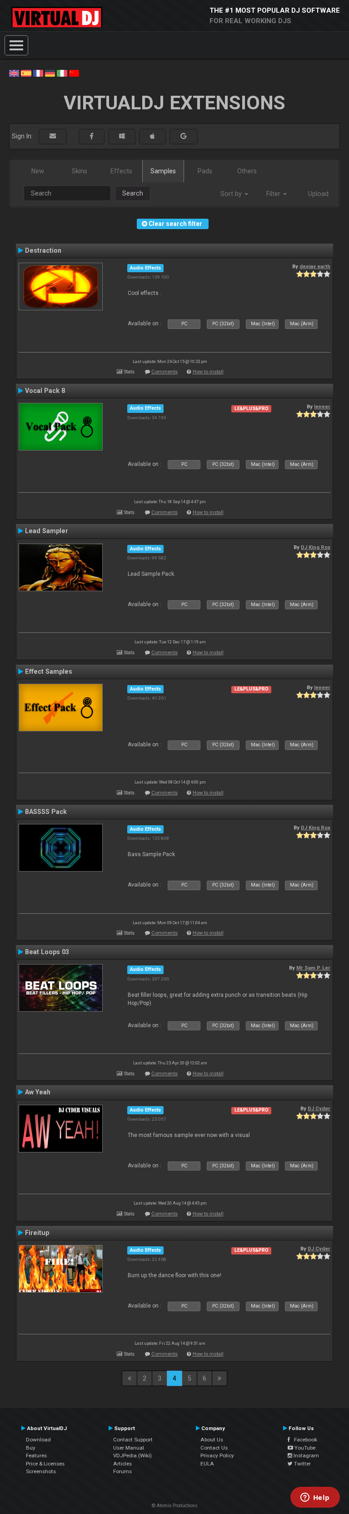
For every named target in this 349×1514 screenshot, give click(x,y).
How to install (208, 372)
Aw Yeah (37, 1092)
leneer (322, 406)
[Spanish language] (26, 72)
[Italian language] (62, 72)
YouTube (304, 1448)
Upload (318, 193)
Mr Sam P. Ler (313, 968)
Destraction (43, 250)
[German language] (50, 72)
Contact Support (133, 1439)
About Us (211, 1439)
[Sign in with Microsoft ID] (121, 136)
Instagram (305, 1455)
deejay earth (314, 266)
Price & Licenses (45, 1463)
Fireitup (37, 1232)
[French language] (38, 72)
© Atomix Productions (175, 1506)
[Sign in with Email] (53, 136)
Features (36, 1455)
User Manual (128, 1448)
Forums (122, 1471)
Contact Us (214, 1448)
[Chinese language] (74, 72)
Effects (121, 171)
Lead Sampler (46, 530)
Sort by (232, 193)
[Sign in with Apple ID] (152, 136)
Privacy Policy (217, 1455)
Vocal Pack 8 (45, 390)
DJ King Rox (315, 547)
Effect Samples (48, 671)
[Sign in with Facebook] (92, 136)
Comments (164, 372)
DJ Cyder (319, 1108)
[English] (14, 72)
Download (38, 1439)
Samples (163, 171)
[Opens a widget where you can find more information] (315, 1498)
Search (132, 193)
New (37, 171)
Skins (79, 171)
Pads (205, 171)
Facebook (303, 1439)
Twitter (302, 1463)
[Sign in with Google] (184, 136)
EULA (207, 1463)
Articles (122, 1463)
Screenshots (41, 1471)
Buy (30, 1448)
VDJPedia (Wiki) (132, 1455)
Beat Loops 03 (47, 951)
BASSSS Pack (46, 811)
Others (247, 171)
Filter (274, 193)
